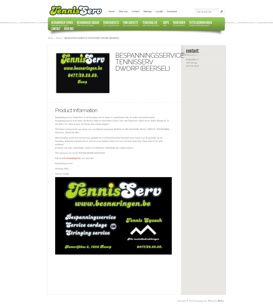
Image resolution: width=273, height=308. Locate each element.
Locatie (159, 11)
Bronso (221, 300)
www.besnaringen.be (71, 158)
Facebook (172, 11)
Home (112, 11)
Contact (135, 11)
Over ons (123, 11)
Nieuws (59, 37)
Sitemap (147, 11)
